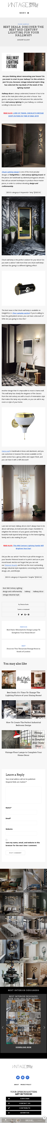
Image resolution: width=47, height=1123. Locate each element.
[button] (44, 1027)
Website (9, 829)
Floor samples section (21, 313)
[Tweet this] (22, 614)
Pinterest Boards (11, 565)
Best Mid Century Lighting (12, 588)
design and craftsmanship (12, 591)
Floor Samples (23, 24)
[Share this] (19, 614)
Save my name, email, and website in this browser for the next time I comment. (23, 844)
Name (9, 808)
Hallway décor (38, 591)
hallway (27, 591)
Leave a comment (23, 609)
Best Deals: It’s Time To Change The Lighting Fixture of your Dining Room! (23, 693)
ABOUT (16, 1085)
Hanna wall (6, 451)
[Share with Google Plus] (25, 614)
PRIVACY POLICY (26, 1085)
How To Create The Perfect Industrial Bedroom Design (23, 723)
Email (8, 818)
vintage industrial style (11, 595)
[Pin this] (28, 614)
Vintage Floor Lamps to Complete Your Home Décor (23, 753)
